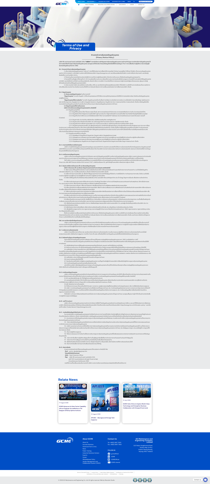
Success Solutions (104, 1)
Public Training (89, 4)
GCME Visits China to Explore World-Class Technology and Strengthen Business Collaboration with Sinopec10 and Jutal (136, 406)
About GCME (81, 1)
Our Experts (122, 4)
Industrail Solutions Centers (106, 4)
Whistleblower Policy (89, 459)
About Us (85, 442)
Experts (85, 455)
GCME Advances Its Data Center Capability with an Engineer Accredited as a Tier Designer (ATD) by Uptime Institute (72, 408)
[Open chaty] (205, 480)
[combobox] (146, 1)
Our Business (91, 1)
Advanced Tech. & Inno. (118, 1)
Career (132, 4)
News (129, 1)
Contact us (141, 4)
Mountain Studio (110, 480)
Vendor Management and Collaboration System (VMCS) (91, 462)
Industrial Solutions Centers (91, 453)
